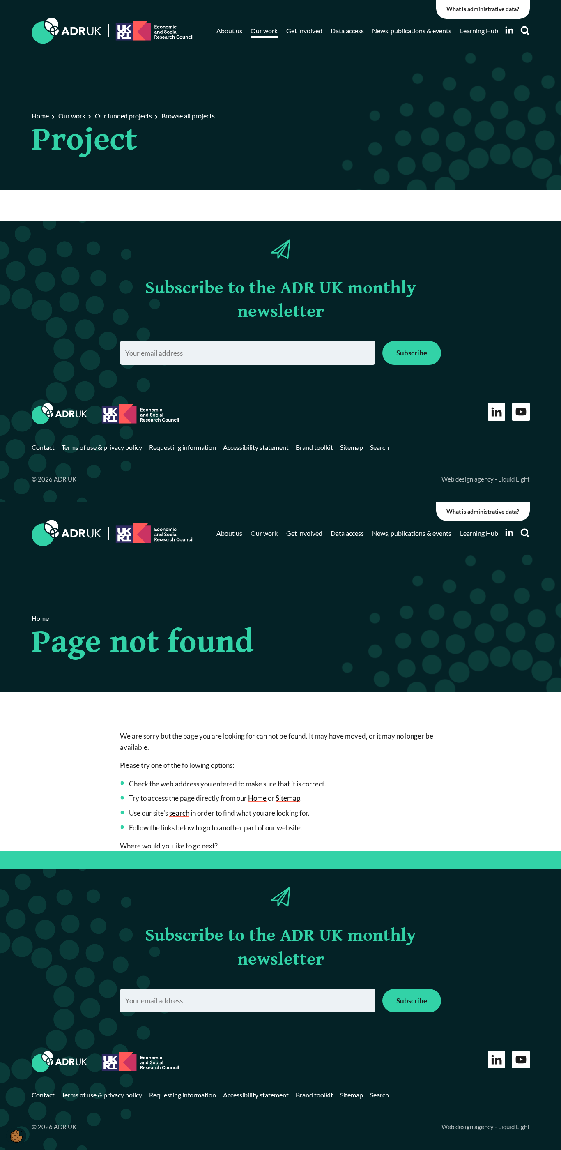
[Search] (524, 30)
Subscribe (411, 352)
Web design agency (468, 479)
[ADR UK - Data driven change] (67, 31)
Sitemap (288, 798)
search (179, 813)
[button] (16, 1136)
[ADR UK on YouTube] (521, 412)
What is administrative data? (482, 9)
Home (257, 798)
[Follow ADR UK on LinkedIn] (509, 30)
